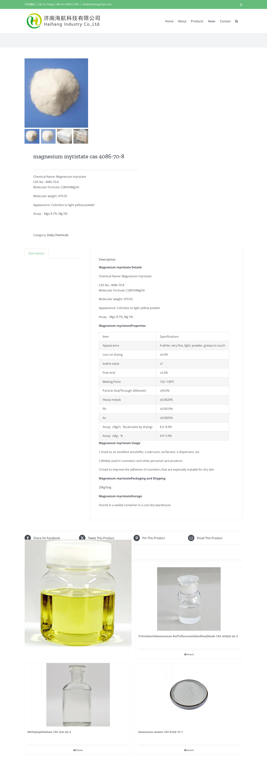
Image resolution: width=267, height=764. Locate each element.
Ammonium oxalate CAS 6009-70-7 (160, 732)
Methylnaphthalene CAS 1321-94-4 (49, 732)
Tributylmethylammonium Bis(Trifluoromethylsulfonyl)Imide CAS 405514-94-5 (188, 636)
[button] (236, 21)
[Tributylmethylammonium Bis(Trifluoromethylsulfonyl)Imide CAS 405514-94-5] (188, 599)
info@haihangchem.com (97, 4)
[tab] (36, 253)
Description (36, 253)
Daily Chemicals (57, 235)
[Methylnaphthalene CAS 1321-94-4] (78, 694)
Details (190, 654)
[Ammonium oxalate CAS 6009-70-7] (188, 694)
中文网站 (30, 4)
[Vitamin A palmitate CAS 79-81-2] (78, 593)
